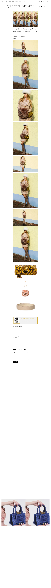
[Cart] (49, 1)
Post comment (15, 361)
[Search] (46, 1)
